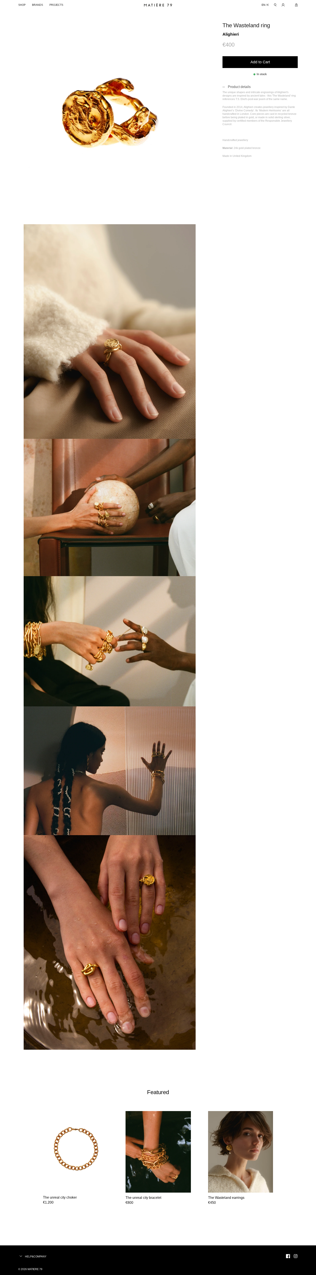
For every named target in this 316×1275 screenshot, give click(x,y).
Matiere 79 (35, 1269)
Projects (56, 4)
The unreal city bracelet (143, 1197)
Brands (37, 4)
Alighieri (230, 34)
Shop (22, 4)
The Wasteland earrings (226, 1197)
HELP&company (35, 1256)
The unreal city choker (60, 1197)
